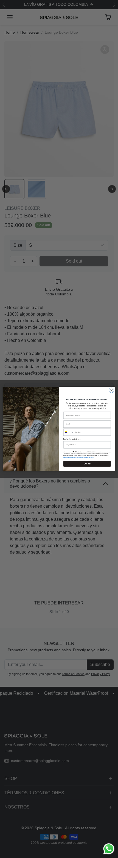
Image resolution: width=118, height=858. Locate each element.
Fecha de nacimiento (72, 439)
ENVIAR (87, 464)
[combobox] (68, 432)
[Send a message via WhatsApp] (108, 848)
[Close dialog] (111, 390)
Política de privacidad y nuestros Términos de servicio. (78, 457)
